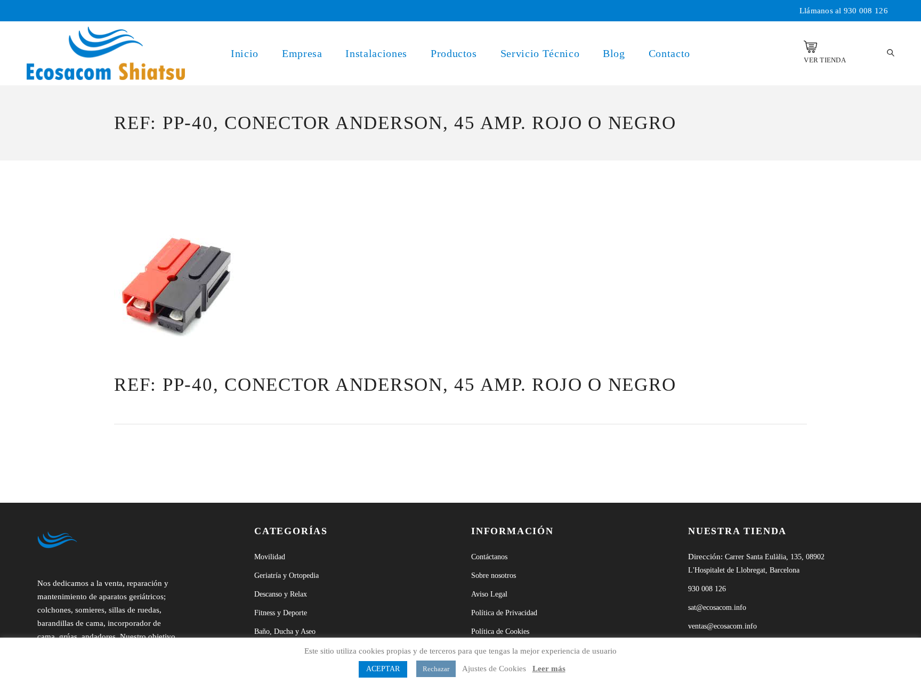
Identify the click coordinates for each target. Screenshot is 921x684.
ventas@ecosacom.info (722, 626)
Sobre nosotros (493, 576)
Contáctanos (489, 557)
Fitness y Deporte (280, 613)
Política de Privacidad (504, 613)
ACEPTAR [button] (383, 669)
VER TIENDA (825, 60)
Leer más (548, 668)
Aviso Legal (489, 594)
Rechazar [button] (436, 669)
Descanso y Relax (280, 594)
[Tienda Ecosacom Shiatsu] (810, 46)
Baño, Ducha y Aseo (285, 631)
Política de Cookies (500, 631)
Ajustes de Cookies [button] (494, 668)
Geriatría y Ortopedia (286, 576)
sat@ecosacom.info (717, 607)
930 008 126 (866, 10)
